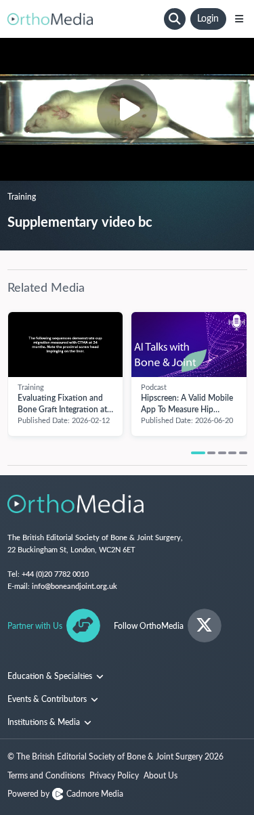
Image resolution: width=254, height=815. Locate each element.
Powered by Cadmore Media (65, 794)
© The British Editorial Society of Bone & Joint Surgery (115, 757)
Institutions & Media (44, 722)
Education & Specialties (50, 676)
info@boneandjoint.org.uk (74, 586)
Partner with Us (34, 626)
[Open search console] (175, 19)
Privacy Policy (114, 776)
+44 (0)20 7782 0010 (55, 574)
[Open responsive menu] (239, 19)
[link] (65, 344)
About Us (160, 776)
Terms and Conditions (46, 776)
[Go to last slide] (14, 367)
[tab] (198, 452)
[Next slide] (240, 367)
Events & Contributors (48, 699)
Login (208, 19)
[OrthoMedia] (83, 19)
